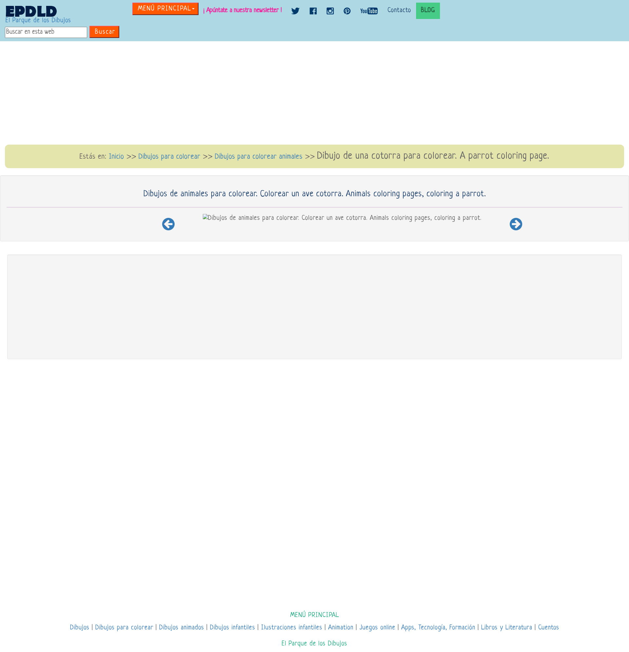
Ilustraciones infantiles (291, 628)
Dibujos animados (181, 628)
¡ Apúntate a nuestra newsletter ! (242, 10)
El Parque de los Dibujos (38, 20)
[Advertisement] (314, 93)
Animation (340, 628)
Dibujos (79, 628)
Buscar (105, 32)
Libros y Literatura (506, 628)
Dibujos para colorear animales (259, 157)
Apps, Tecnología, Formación (438, 628)
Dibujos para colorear (171, 157)
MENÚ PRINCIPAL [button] (164, 9)
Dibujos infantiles (232, 628)
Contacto (399, 10)
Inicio (116, 157)
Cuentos (548, 628)
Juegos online (377, 628)
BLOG (428, 10)
